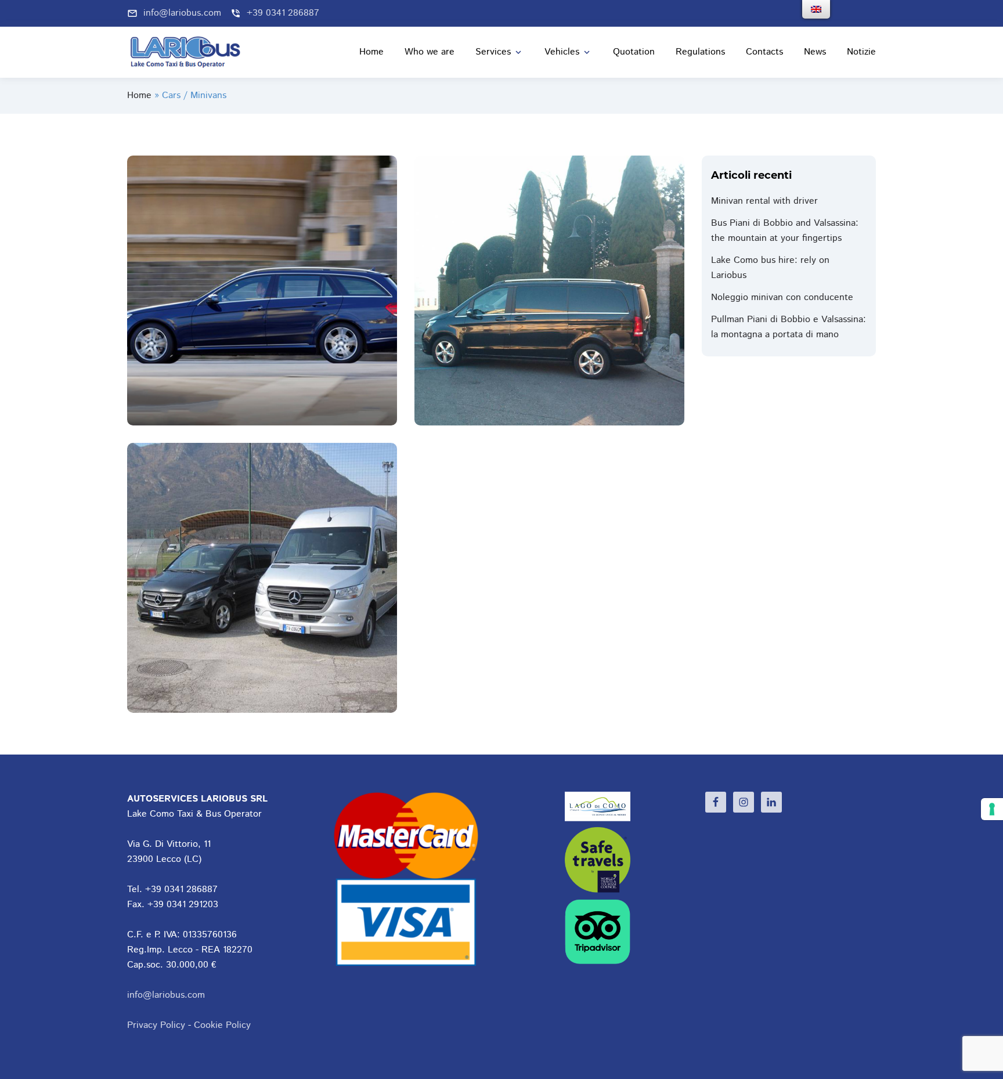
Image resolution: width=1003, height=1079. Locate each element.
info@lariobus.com (166, 995)
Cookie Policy (222, 1025)
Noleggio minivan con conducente (782, 297)
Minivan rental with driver (764, 201)
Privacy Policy (156, 1025)
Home (139, 95)
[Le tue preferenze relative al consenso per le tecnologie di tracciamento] (992, 809)
